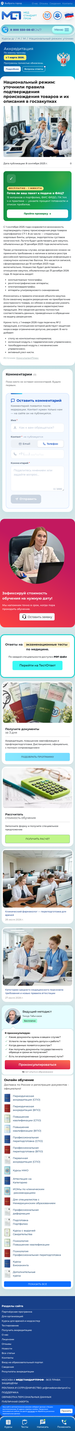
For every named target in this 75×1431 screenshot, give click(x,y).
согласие (31, 1411)
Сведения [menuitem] (8, 1366)
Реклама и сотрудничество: (36, 1387)
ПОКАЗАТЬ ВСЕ (37, 1284)
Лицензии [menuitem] (8, 1339)
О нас (35, 3)
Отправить (28, 499)
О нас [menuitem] (5, 1334)
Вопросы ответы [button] (33, 69)
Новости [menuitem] (7, 1348)
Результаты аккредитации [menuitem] (18, 1371)
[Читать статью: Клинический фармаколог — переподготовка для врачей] (37, 878)
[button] (24, 1424)
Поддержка (10, 1392)
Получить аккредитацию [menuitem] (17, 1330)
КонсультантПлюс (27, 358)
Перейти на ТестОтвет (37, 665)
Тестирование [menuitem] (10, 1325)
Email (26, 443)
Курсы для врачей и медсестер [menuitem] (21, 1320)
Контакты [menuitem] (7, 1357)
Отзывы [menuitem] (6, 1343)
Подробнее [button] (12, 69)
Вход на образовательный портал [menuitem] (22, 1362)
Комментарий (20, 463)
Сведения (55, 3)
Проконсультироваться (37, 1064)
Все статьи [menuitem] (8, 1353)
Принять (66, 1411)
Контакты (67, 3)
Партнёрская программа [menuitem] (17, 1311)
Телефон (52, 443)
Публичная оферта (15, 1401)
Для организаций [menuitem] (12, 1316)
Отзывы (43, 3)
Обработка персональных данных (26, 1397)
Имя (14, 420)
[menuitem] (37, 1098)
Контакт (27, 436)
